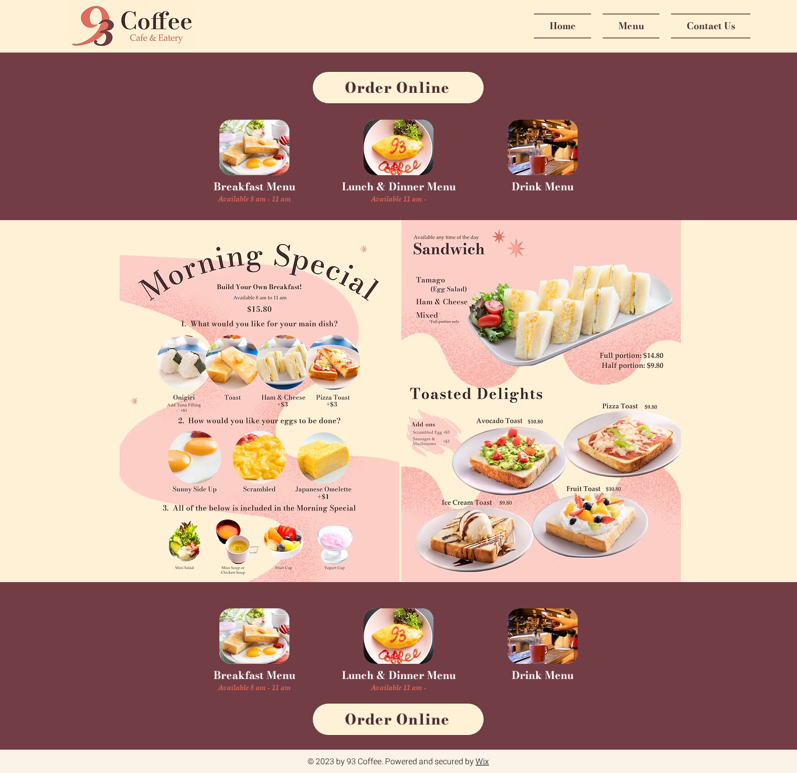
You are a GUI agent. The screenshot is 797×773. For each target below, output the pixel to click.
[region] (254, 147)
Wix (482, 761)
